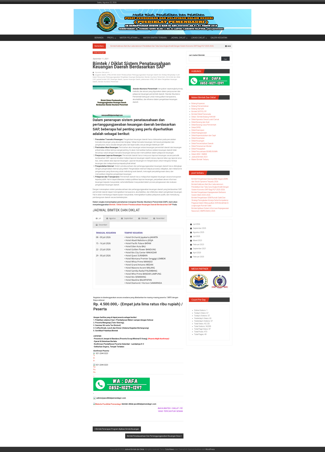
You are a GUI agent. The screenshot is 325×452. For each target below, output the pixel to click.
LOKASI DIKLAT (198, 37)
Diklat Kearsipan (197, 130)
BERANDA (99, 37)
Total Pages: (199, 334)
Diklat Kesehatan (198, 138)
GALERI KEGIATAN (219, 37)
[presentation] (98, 218)
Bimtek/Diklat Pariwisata (201, 114)
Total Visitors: (200, 326)
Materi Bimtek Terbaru (200, 159)
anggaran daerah (100, 75)
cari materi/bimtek (197, 55)
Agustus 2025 (198, 232)
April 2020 (197, 253)
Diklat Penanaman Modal (201, 146)
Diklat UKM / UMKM (199, 154)
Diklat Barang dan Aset (200, 122)
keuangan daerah (116, 79)
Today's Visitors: (201, 316)
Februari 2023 (198, 244)
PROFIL (110, 37)
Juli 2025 (196, 236)
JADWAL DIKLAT (178, 37)
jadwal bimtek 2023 (103, 79)
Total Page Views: (201, 329)
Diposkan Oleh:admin (102, 72)
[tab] (98, 218)
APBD (109, 75)
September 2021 (199, 249)
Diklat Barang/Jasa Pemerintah (203, 125)
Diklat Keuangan (99, 52)
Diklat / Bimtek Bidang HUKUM (203, 117)
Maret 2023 (197, 240)
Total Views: (199, 324)
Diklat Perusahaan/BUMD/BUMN (204, 151)
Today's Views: (200, 313)
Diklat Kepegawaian (199, 133)
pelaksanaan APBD (147, 79)
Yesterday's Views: (201, 318)
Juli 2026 (196, 224)
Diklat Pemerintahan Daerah (202, 143)
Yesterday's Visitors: (202, 321)
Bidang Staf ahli (197, 109)
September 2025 (199, 228)
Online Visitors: (200, 310)
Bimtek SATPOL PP (199, 111)
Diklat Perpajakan (198, 149)
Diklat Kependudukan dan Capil (203, 135)
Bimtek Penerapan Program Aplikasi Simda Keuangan (117, 429)
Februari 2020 (198, 257)
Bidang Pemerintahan (200, 106)
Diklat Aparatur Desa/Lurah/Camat (205, 119)
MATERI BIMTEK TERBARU (155, 37)
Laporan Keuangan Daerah (131, 79)
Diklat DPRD (196, 127)
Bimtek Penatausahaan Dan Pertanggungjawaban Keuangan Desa (153, 436)
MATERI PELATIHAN (128, 37)
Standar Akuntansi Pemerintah (108, 82)
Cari (225, 59)
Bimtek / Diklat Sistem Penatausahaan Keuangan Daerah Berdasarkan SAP (140, 205)
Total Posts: (199, 332)
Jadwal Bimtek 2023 (199, 157)
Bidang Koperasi (198, 103)
